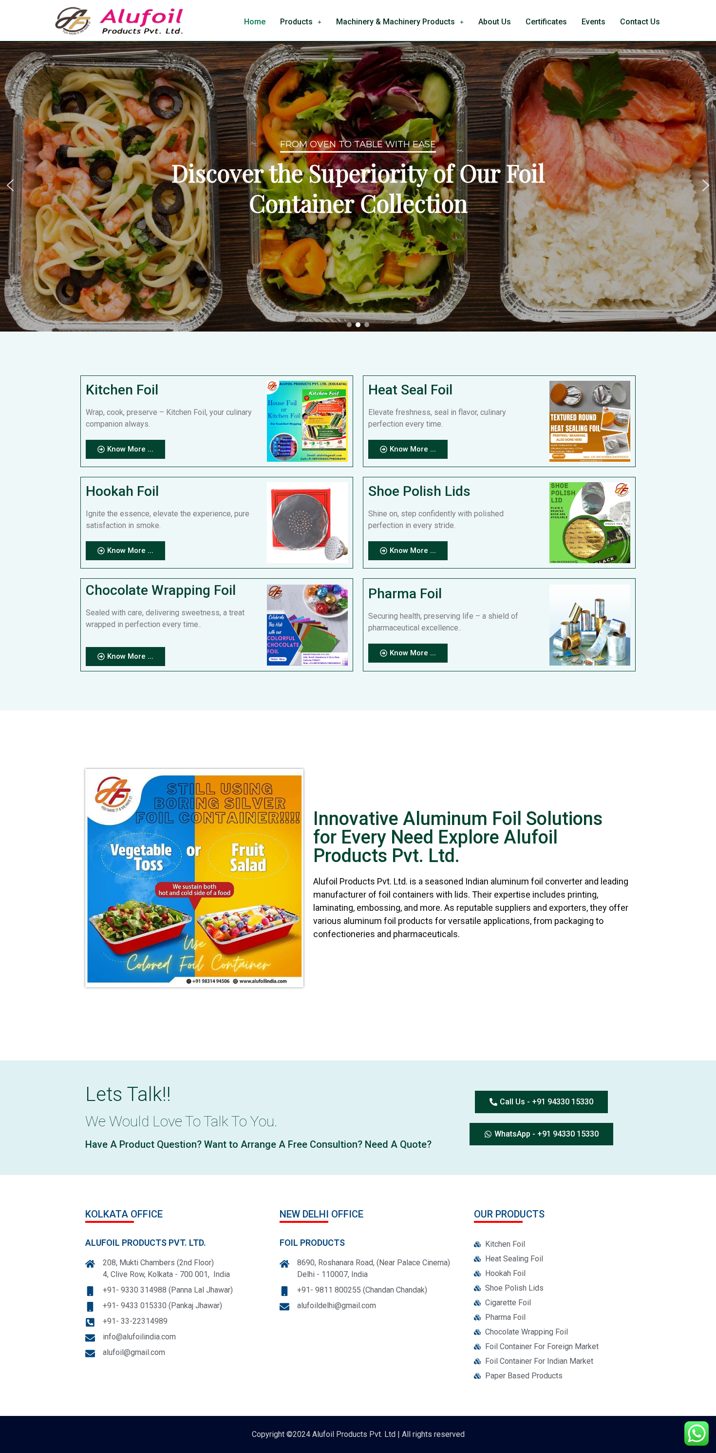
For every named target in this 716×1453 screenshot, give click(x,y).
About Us (494, 21)
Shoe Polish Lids (419, 491)
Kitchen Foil (122, 390)
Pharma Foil (405, 594)
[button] (301, 22)
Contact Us (640, 21)
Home (254, 21)
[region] (358, 185)
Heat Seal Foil (410, 390)
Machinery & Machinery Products (395, 21)
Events (593, 21)
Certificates (546, 21)
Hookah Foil (122, 491)
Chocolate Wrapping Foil (161, 590)
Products (296, 21)
